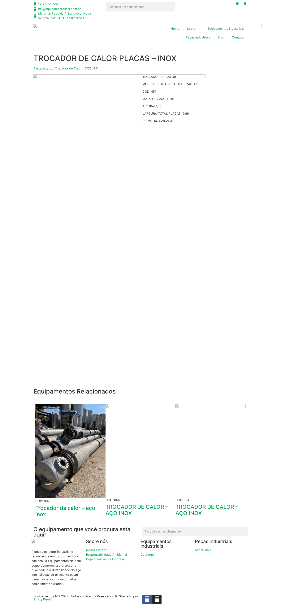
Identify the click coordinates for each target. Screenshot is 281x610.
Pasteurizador (43, 68)
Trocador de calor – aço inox (65, 511)
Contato (238, 37)
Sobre (191, 28)
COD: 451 (91, 68)
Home (175, 28)
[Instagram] (157, 599)
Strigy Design (43, 599)
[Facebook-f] (147, 599)
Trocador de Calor (68, 68)
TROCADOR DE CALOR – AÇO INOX (137, 510)
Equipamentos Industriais (225, 28)
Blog (221, 37)
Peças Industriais (198, 37)
